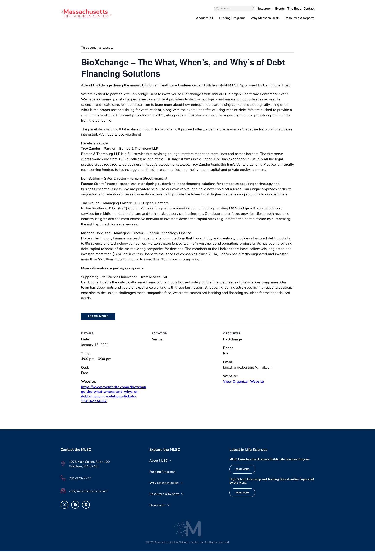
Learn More (98, 316)
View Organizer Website (243, 381)
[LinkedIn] (86, 505)
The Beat (294, 8)
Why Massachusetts (265, 18)
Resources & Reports (299, 18)
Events (280, 8)
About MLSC (205, 18)
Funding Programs (232, 18)
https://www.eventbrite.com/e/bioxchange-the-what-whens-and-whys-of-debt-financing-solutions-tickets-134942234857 (113, 394)
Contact (309, 8)
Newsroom (264, 8)
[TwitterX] (64, 505)
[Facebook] (75, 505)
